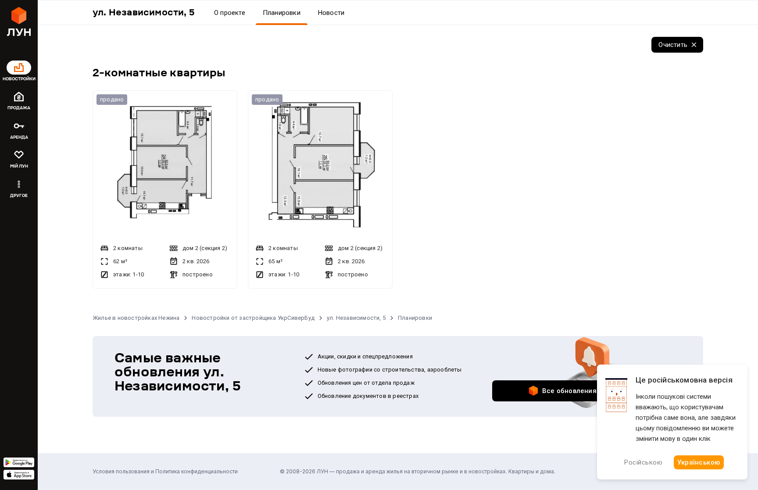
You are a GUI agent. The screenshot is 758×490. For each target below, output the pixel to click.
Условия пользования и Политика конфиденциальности (165, 471)
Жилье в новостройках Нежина (136, 318)
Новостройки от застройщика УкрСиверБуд (253, 318)
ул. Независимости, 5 (356, 318)
